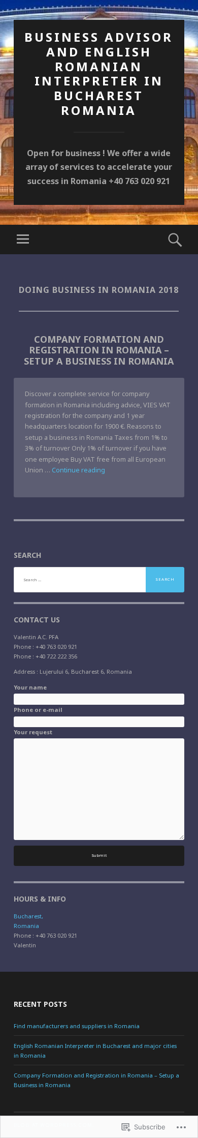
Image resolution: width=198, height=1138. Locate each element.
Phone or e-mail (38, 709)
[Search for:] (99, 579)
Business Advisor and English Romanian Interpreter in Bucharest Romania (98, 73)
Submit (99, 855)
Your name (30, 687)
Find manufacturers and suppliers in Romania (77, 1026)
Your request (33, 732)
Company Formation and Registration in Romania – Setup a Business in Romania (99, 350)
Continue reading (78, 470)
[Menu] (23, 239)
